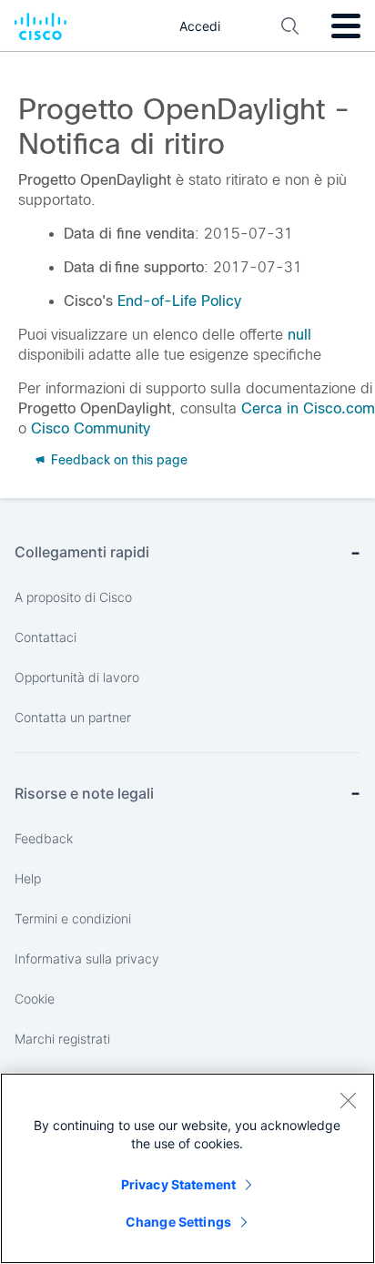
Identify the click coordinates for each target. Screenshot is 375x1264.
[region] (187, 1168)
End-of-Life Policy (179, 301)
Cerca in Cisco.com (308, 408)
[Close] (348, 1100)
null (299, 334)
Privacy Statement (178, 1184)
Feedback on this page (117, 460)
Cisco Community (90, 428)
